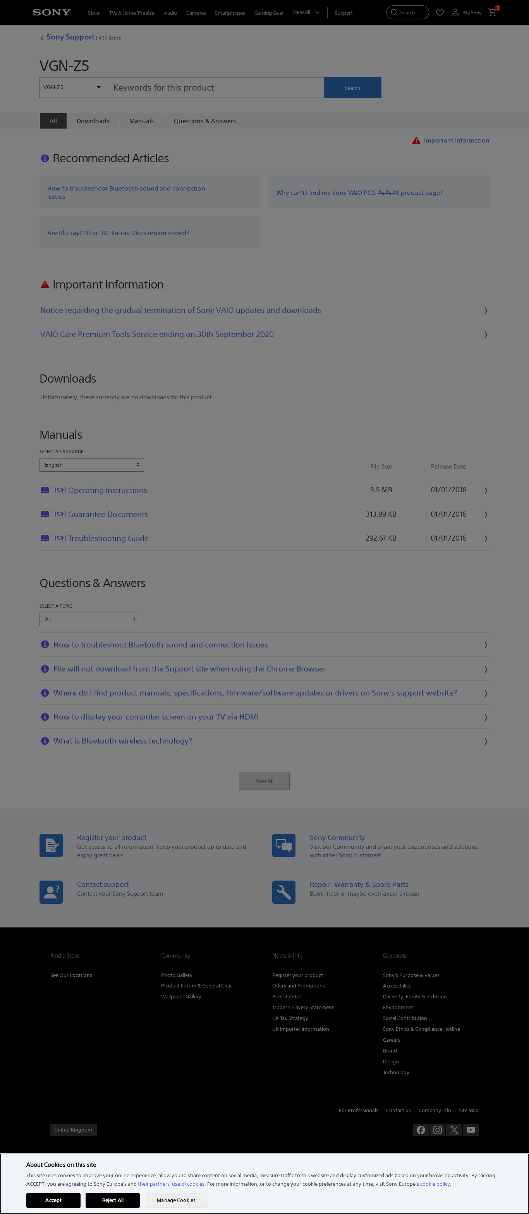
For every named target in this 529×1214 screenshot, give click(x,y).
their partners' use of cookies (171, 1184)
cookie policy (435, 1184)
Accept (53, 1200)
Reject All (113, 1200)
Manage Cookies (176, 1200)
